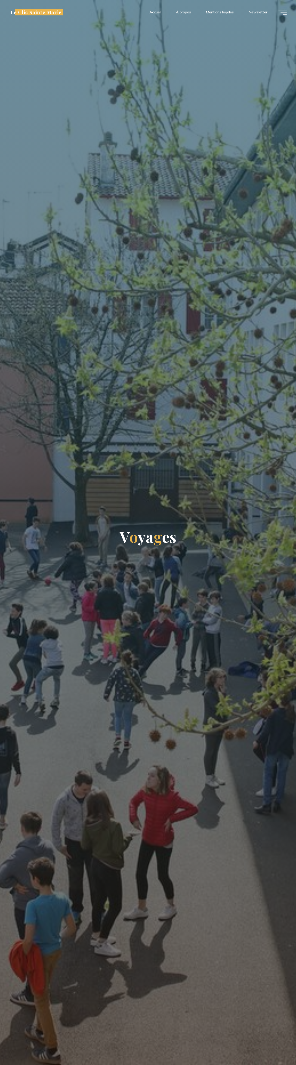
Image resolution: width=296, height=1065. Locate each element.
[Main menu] (282, 12)
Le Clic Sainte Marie (36, 12)
